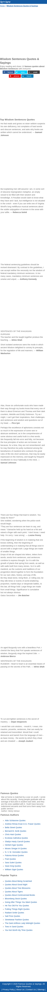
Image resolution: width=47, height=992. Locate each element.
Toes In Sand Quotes (14, 927)
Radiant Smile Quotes (14, 913)
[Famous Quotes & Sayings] (5, 3)
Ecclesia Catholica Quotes (16, 838)
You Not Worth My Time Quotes (18, 930)
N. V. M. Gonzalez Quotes (16, 852)
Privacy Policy (9, 989)
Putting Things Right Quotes (17, 909)
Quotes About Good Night (16, 884)
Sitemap (41, 989)
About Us (20, 989)
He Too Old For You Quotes (17, 905)
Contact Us (31, 989)
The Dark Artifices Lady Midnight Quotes (22, 923)
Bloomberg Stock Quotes (16, 899)
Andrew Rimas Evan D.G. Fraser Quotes (22, 824)
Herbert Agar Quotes (14, 845)
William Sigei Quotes (14, 869)
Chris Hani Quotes (13, 834)
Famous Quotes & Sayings (30, 984)
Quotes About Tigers (14, 892)
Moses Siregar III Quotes (16, 848)
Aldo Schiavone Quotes (15, 820)
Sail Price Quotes (12, 916)
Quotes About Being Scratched (18, 881)
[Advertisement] (23, 31)
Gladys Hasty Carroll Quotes (17, 841)
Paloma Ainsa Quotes (14, 855)
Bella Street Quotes (13, 827)
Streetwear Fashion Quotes (17, 920)
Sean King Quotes (13, 866)
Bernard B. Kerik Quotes (15, 831)
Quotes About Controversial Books (20, 895)
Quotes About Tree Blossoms (17, 888)
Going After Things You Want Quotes (21, 902)
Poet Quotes (10, 859)
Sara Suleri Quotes (13, 862)
